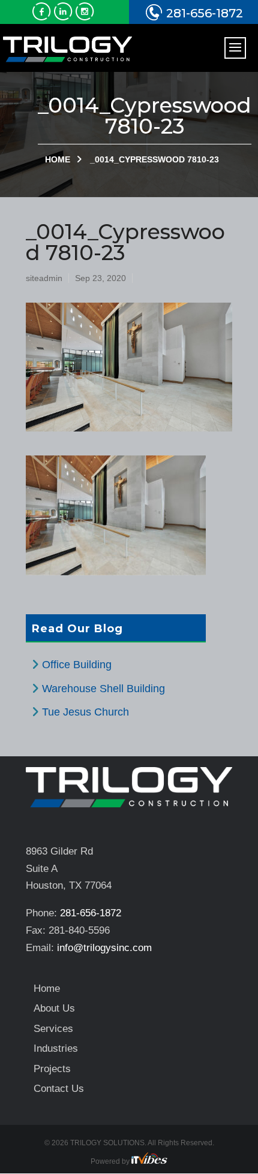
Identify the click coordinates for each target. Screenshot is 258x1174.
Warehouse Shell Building (103, 689)
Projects (52, 1069)
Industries (56, 1048)
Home (57, 159)
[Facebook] (43, 16)
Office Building (77, 665)
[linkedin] (65, 16)
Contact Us (59, 1088)
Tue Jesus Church (85, 712)
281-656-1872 (204, 13)
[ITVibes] (149, 1161)
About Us (54, 1008)
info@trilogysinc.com (104, 947)
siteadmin (44, 278)
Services (53, 1028)
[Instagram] (86, 16)
